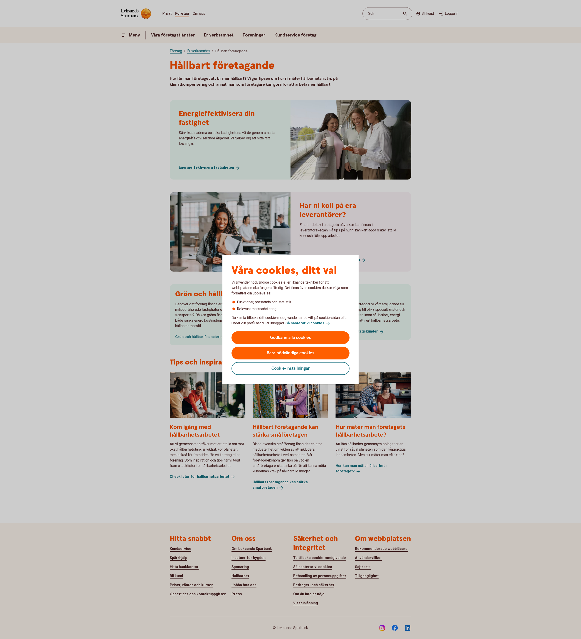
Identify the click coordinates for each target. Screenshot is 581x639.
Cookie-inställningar (290, 368)
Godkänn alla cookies (290, 337)
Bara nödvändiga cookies (290, 353)
